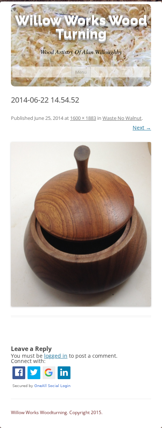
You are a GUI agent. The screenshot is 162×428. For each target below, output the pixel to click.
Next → (142, 127)
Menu (81, 72)
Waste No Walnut (122, 118)
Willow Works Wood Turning (81, 26)
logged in (55, 355)
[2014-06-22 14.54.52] (81, 224)
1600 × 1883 (83, 118)
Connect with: (28, 360)
